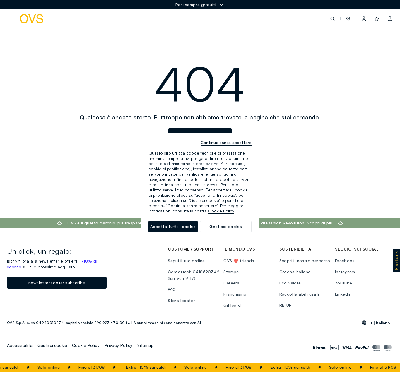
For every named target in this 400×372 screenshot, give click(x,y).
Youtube (343, 282)
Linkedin (343, 294)
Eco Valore (290, 282)
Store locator (181, 300)
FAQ (172, 289)
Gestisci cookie (52, 345)
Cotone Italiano (295, 271)
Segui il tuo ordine (186, 260)
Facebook (345, 260)
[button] (348, 19)
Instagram (345, 271)
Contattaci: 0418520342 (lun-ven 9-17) (193, 275)
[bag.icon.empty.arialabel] (390, 19)
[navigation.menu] (10, 19)
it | (380, 322)
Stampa (231, 271)
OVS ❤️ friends (238, 260)
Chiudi (384, 367)
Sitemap (145, 345)
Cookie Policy (86, 345)
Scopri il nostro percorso (304, 260)
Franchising (234, 294)
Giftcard (232, 305)
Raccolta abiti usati (299, 294)
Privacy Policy (119, 345)
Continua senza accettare (226, 142)
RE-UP (285, 305)
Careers (231, 282)
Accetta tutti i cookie (173, 226)
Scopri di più (319, 222)
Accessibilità (20, 345)
